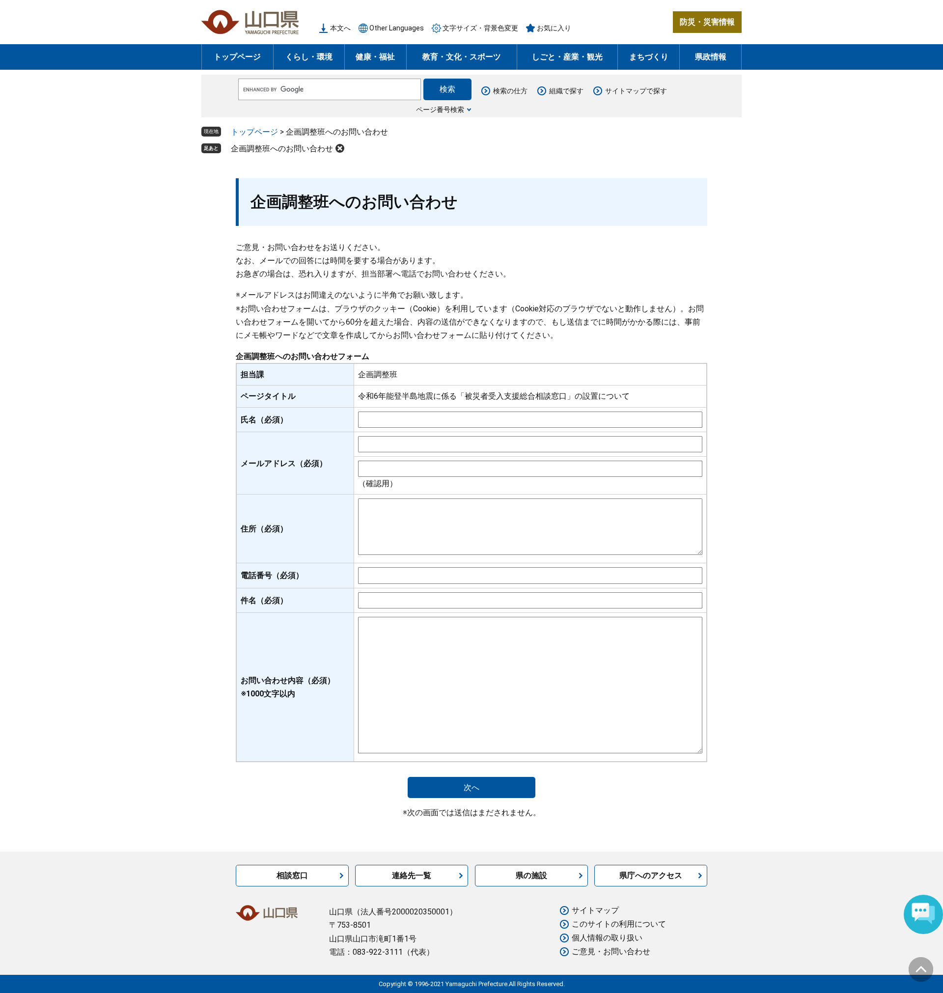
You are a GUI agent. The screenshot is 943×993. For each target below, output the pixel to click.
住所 (264, 528)
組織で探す (566, 91)
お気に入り (554, 28)
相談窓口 (292, 875)
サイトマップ (595, 910)
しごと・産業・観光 (567, 56)
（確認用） (377, 483)
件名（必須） (264, 600)
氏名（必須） (264, 419)
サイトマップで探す (636, 91)
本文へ (340, 28)
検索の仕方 (510, 91)
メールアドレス (284, 463)
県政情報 (710, 56)
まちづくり (648, 56)
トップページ (237, 56)
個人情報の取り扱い (607, 937)
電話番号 (272, 575)
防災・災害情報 (707, 22)
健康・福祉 (375, 56)
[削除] (339, 148)
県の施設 (531, 875)
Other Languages (396, 28)
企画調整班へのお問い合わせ (282, 148)
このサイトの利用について (619, 924)
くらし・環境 (309, 56)
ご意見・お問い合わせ (611, 951)
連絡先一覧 (411, 875)
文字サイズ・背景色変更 (480, 28)
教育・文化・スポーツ (461, 56)
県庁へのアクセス (650, 875)
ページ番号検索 (440, 109)
